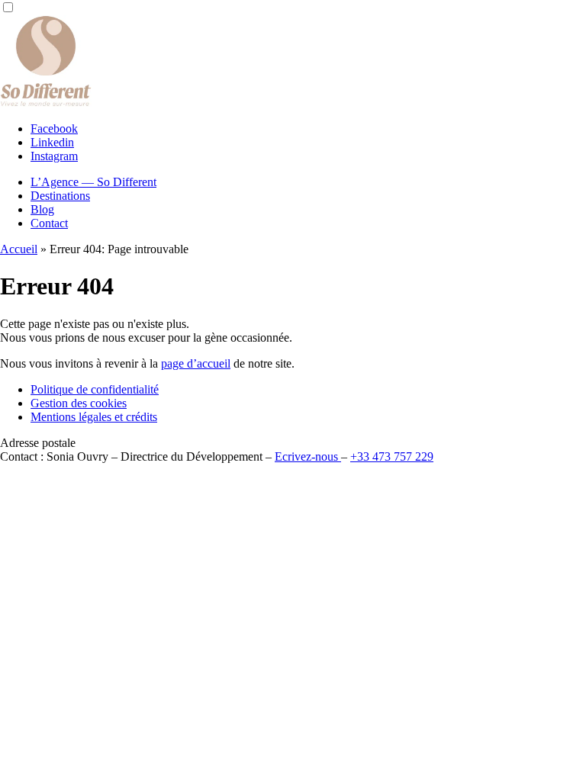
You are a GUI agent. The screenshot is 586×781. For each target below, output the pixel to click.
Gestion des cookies (79, 403)
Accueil (18, 249)
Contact (49, 223)
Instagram (54, 155)
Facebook (54, 128)
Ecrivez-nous (308, 456)
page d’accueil (195, 363)
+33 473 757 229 (391, 456)
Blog (42, 209)
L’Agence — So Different (93, 181)
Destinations (60, 195)
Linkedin (52, 142)
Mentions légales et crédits (94, 416)
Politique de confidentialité (95, 389)
